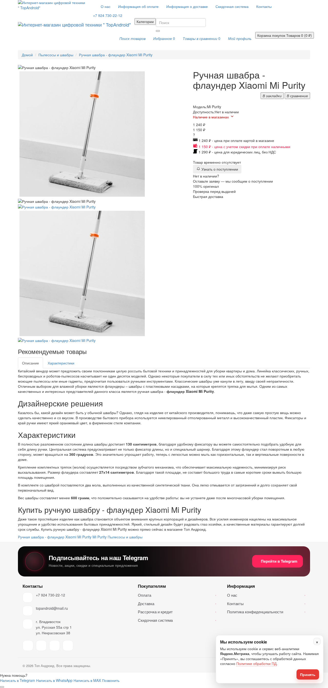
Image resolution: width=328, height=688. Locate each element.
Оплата (177, 595)
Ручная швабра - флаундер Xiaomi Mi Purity (115, 54)
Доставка (177, 603)
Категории (145, 21)
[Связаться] (2, 687)
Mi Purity (100, 536)
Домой (27, 54)
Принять (307, 674)
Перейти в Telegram (279, 561)
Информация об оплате (138, 6)
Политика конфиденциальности (266, 611)
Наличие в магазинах (211, 116)
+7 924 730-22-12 (50, 594)
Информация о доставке (187, 6)
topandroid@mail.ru (52, 608)
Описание (30, 362)
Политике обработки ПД (256, 663)
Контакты (264, 6)
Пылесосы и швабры (55, 54)
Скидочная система (232, 6)
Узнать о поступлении (219, 169)
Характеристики (61, 362)
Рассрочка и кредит (177, 611)
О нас (105, 6)
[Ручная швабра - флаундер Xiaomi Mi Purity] (57, 206)
